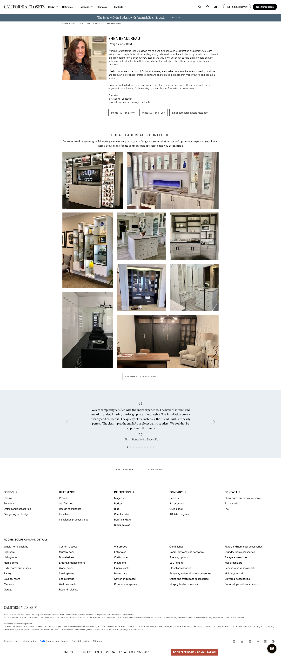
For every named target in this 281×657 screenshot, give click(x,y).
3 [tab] (133, 447)
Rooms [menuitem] (8, 498)
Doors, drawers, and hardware (186, 552)
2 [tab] (130, 447)
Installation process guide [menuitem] (73, 519)
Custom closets (68, 546)
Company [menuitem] (176, 492)
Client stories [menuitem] (121, 514)
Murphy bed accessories (183, 584)
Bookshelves (66, 557)
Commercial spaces (125, 584)
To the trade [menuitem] (231, 503)
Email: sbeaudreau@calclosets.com (190, 112)
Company (102, 6)
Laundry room (12, 578)
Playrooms (120, 562)
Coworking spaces (125, 578)
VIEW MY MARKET (124, 469)
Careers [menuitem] (174, 498)
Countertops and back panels (241, 584)
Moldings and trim (235, 573)
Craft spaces (121, 557)
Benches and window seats (240, 568)
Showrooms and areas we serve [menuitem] (243, 498)
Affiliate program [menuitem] (179, 514)
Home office (11, 562)
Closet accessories (180, 568)
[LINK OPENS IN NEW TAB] (234, 642)
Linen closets (121, 568)
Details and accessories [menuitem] (17, 508)
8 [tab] (147, 447)
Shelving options (179, 557)
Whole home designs (16, 546)
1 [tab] (127, 447)
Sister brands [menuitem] (177, 503)
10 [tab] (153, 447)
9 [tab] (150, 447)
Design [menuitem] (9, 492)
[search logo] (200, 7)
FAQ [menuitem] (227, 508)
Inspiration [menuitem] (122, 492)
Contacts (118, 6)
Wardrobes (120, 546)
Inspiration (85, 6)
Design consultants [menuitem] (70, 508)
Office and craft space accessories (189, 578)
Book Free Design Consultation (193, 651)
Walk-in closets (67, 584)
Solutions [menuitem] (9, 503)
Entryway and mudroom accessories (190, 573)
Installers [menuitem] (64, 514)
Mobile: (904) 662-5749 (123, 112)
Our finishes (176, 546)
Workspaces (66, 568)
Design (51, 6)
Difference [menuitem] (67, 492)
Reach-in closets (68, 589)
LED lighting (176, 562)
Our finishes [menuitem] (66, 503)
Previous (68, 422)
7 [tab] (145, 447)
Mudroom (9, 584)
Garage (8, 589)
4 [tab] (136, 447)
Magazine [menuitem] (119, 498)
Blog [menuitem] (116, 508)
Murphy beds (66, 552)
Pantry (7, 573)
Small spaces (66, 573)
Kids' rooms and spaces (17, 568)
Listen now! (174, 17)
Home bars (120, 573)
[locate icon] (207, 7)
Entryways (120, 552)
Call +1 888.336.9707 (237, 6)
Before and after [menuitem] (123, 519)
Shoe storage (66, 578)
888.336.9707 (139, 652)
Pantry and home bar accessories (244, 546)
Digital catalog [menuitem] (122, 525)
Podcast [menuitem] (118, 503)
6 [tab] (142, 447)
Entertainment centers (72, 562)
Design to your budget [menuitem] (16, 514)
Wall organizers (233, 562)
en (215, 6)
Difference (67, 6)
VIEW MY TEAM (157, 469)
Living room (11, 557)
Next (212, 422)
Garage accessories (236, 557)
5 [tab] (139, 447)
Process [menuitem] (63, 498)
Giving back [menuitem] (176, 508)
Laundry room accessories (240, 552)
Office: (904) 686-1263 (153, 112)
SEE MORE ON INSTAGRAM (140, 376)
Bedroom (9, 552)
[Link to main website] (25, 6)
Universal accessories (237, 578)
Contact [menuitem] (231, 492)
